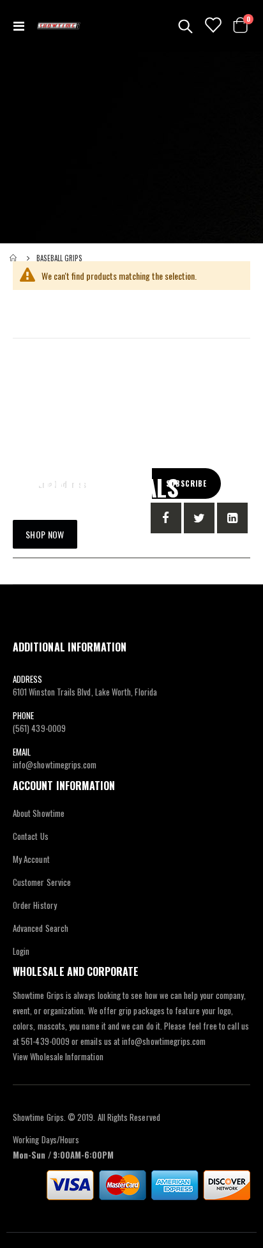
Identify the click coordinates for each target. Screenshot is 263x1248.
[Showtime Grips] (58, 25)
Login (21, 951)
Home (14, 258)
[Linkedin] (232, 518)
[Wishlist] (212, 25)
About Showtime (38, 813)
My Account (31, 859)
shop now (45, 534)
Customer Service (42, 882)
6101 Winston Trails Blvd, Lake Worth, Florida (85, 691)
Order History (35, 905)
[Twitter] (199, 518)
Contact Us (31, 836)
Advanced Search (40, 928)
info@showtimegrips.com (54, 764)
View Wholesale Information (58, 1056)
